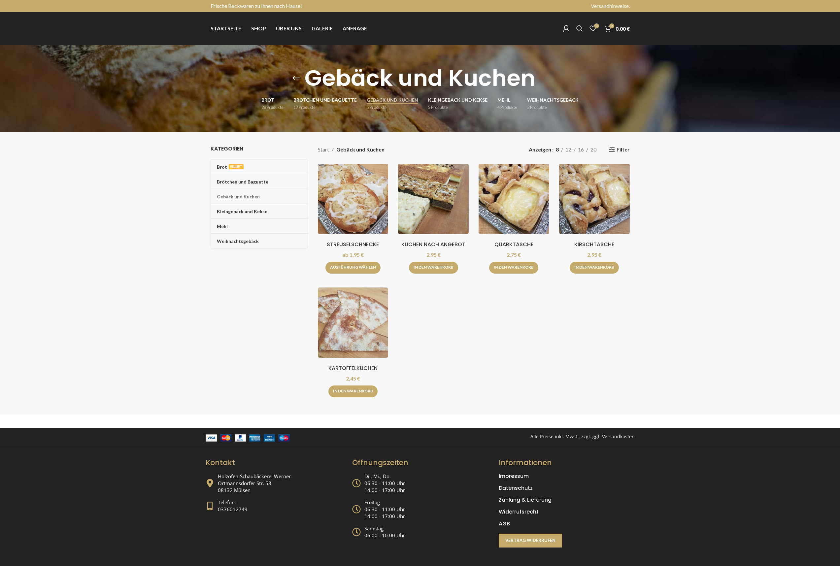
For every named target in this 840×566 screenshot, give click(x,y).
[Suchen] (579, 28)
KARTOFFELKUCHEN (353, 368)
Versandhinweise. (610, 6)
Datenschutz (516, 488)
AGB (504, 523)
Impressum (514, 476)
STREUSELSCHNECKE (353, 244)
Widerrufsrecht (519, 512)
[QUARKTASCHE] (514, 199)
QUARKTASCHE (513, 244)
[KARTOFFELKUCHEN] (353, 322)
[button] (433, 268)
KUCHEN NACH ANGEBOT (433, 244)
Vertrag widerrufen (530, 540)
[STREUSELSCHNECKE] (353, 199)
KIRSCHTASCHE (594, 244)
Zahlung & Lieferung (525, 500)
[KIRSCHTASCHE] (594, 199)
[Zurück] (296, 78)
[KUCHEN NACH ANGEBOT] (433, 199)
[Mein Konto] (566, 28)
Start (323, 149)
